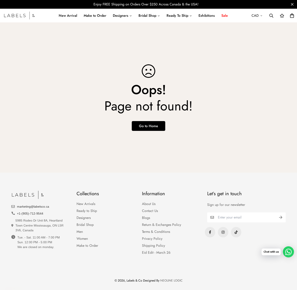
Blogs (146, 217)
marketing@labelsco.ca (33, 206)
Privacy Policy (152, 238)
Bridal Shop (85, 224)
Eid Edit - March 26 (156, 252)
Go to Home (148, 125)
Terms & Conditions (156, 231)
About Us (148, 203)
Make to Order (87, 245)
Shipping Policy (153, 245)
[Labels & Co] (19, 15)
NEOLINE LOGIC (171, 280)
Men (80, 231)
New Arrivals (86, 203)
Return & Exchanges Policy (161, 224)
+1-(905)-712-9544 (30, 213)
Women (82, 238)
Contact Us (150, 210)
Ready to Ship (87, 210)
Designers (84, 217)
